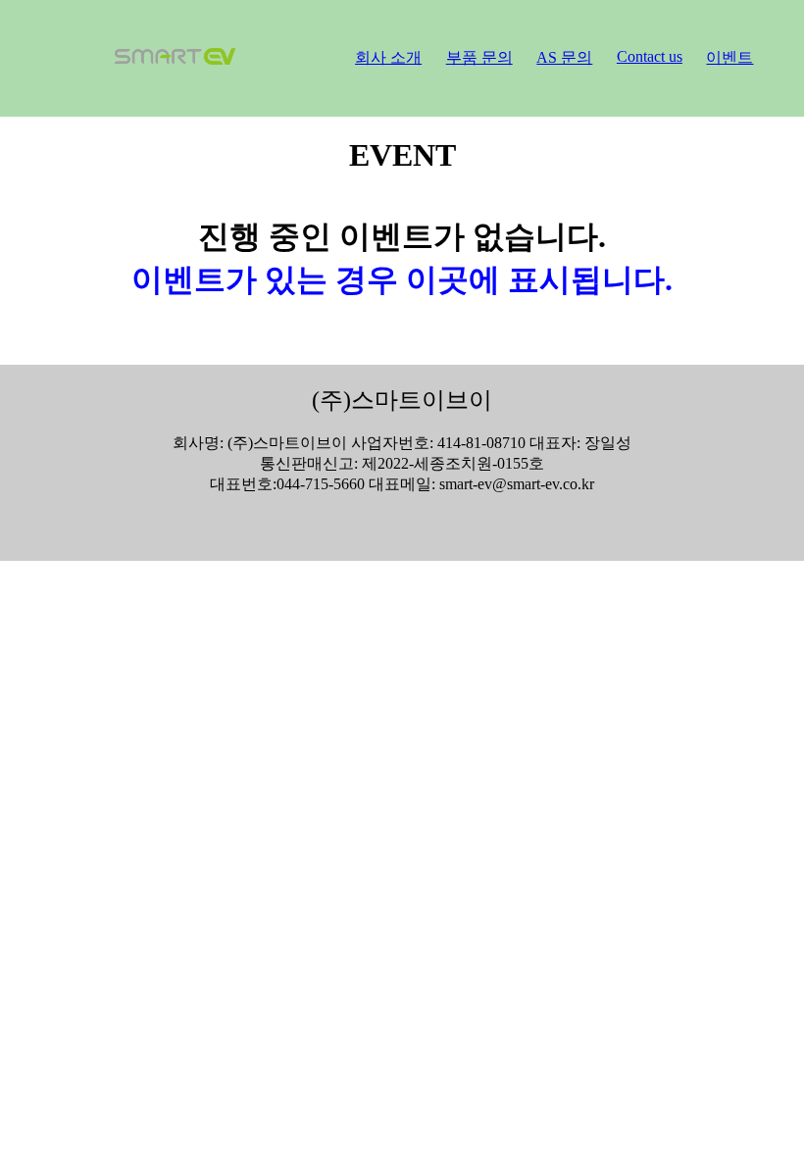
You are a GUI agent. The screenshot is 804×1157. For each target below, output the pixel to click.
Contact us (649, 56)
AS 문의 (564, 57)
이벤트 (729, 57)
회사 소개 (388, 57)
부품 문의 (479, 57)
